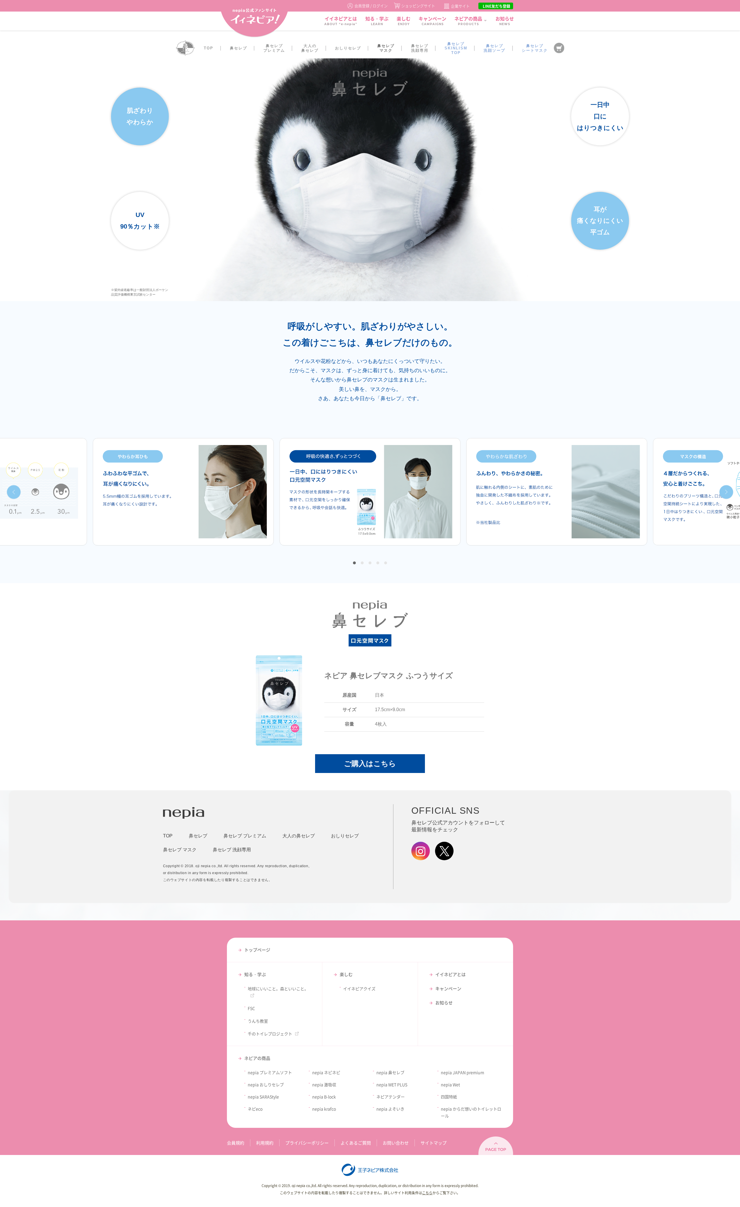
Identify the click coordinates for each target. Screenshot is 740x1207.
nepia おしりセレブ (266, 1084)
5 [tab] (385, 562)
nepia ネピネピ (326, 1072)
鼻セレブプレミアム (274, 48)
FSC (251, 1008)
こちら (427, 1192)
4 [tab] (377, 562)
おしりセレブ (348, 48)
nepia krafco (324, 1109)
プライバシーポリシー (307, 1143)
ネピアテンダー (390, 1097)
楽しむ (346, 974)
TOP (208, 48)
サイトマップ (434, 1143)
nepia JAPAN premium (462, 1072)
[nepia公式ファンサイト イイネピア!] (254, 19)
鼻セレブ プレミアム (244, 835)
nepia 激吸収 (324, 1084)
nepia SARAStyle (263, 1097)
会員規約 (235, 1143)
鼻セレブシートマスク (535, 48)
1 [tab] (354, 562)
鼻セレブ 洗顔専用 (232, 849)
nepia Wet (450, 1084)
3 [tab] (370, 562)
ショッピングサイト (418, 5)
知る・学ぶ (255, 974)
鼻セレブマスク (386, 48)
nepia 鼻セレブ (390, 1072)
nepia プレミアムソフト (270, 1072)
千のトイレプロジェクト (270, 1034)
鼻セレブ (238, 48)
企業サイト (460, 6)
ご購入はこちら (370, 763)
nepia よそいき (390, 1109)
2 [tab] (362, 562)
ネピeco (255, 1109)
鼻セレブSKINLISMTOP (456, 48)
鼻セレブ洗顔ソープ (494, 48)
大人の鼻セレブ (310, 48)
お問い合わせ (396, 1143)
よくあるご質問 (356, 1143)
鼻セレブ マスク (180, 849)
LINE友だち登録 (496, 6)
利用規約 (264, 1143)
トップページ (257, 950)
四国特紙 (449, 1097)
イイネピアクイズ (359, 988)
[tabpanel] (370, 492)
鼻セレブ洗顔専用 (419, 48)
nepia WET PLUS (391, 1084)
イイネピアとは (450, 974)
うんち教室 (258, 1021)
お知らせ (444, 1003)
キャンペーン (448, 988)
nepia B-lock (324, 1097)
